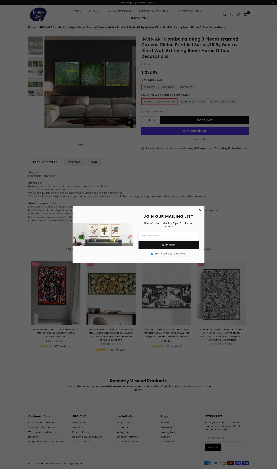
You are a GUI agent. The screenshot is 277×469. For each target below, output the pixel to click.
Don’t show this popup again (170, 254)
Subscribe (168, 245)
